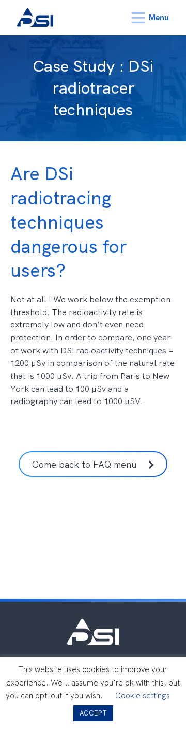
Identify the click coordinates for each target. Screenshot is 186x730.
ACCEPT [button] (93, 713)
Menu (159, 17)
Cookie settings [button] (142, 696)
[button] (93, 464)
